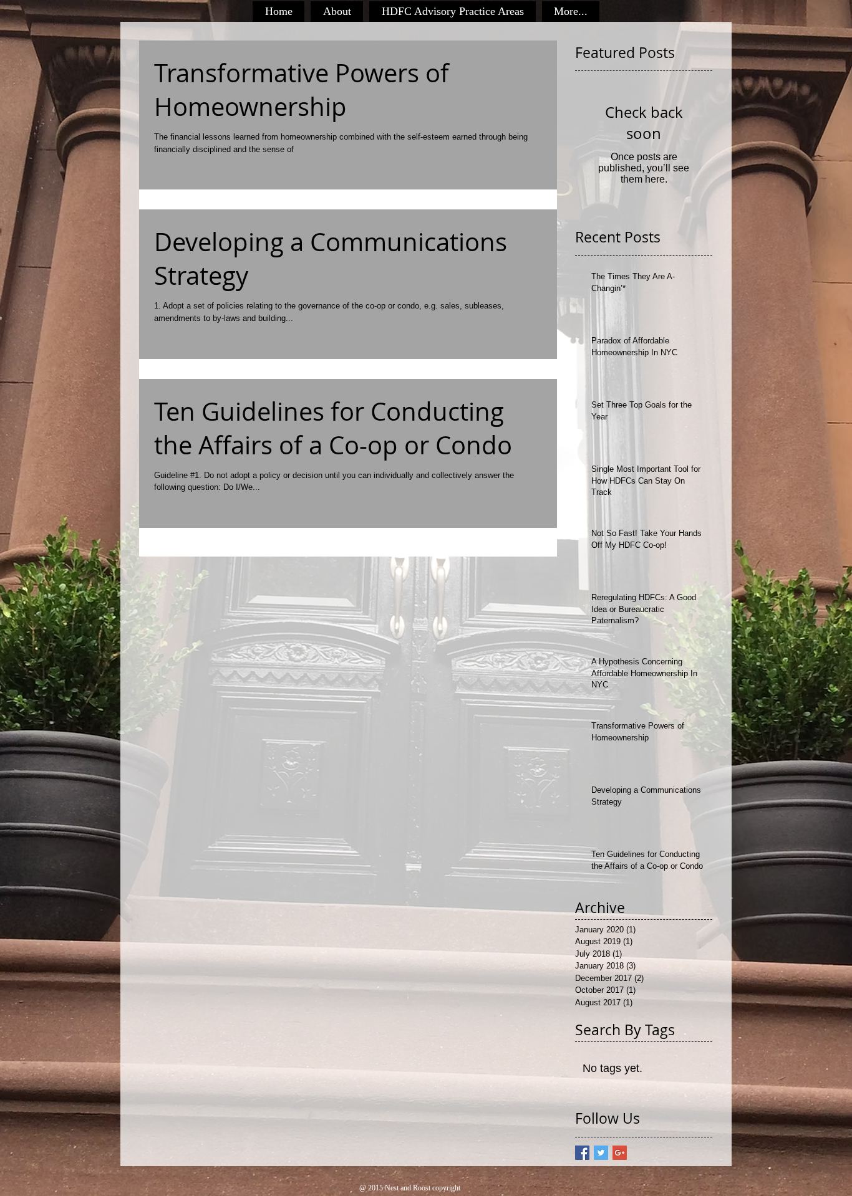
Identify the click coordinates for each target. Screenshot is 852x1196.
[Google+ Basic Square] (619, 1153)
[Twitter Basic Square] (601, 1153)
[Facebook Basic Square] (582, 1153)
